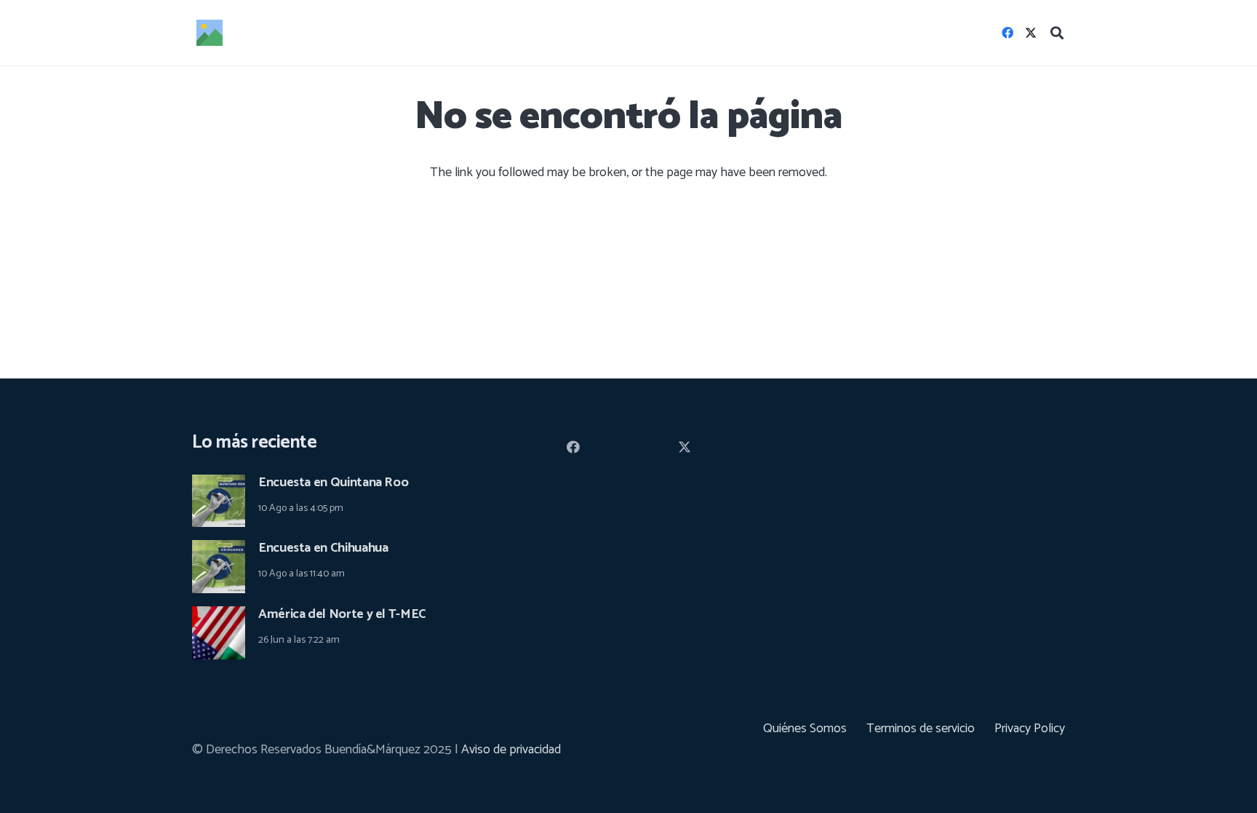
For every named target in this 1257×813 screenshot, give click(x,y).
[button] (1057, 33)
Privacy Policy (1029, 728)
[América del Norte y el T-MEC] (218, 616)
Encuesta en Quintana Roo (333, 482)
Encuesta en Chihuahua (323, 548)
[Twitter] (1030, 32)
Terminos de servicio (920, 728)
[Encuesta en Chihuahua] (218, 550)
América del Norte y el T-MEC (342, 614)
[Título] (209, 33)
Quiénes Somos (805, 728)
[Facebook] (1007, 32)
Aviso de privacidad (511, 750)
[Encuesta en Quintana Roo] (218, 485)
